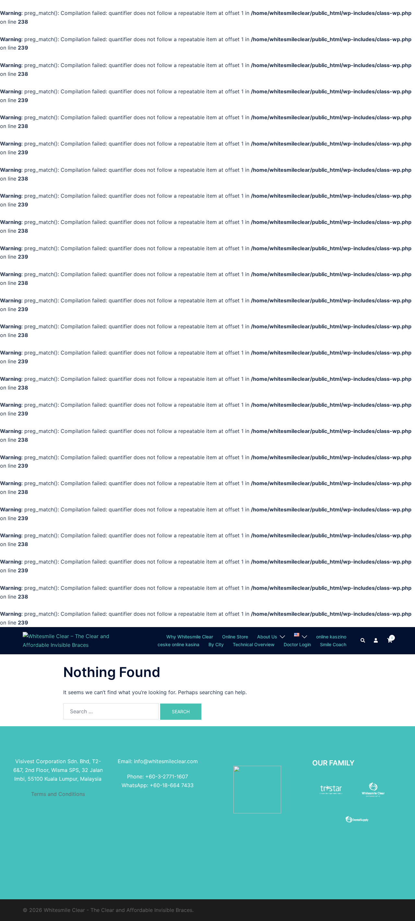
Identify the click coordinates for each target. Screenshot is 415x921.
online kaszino (331, 636)
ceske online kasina (178, 644)
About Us (267, 636)
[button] (363, 640)
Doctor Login (297, 644)
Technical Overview (254, 644)
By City (216, 644)
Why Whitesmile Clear (189, 636)
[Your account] (376, 640)
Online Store (235, 636)
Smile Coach (333, 644)
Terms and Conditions (58, 794)
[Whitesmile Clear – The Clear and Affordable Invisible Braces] (68, 640)
